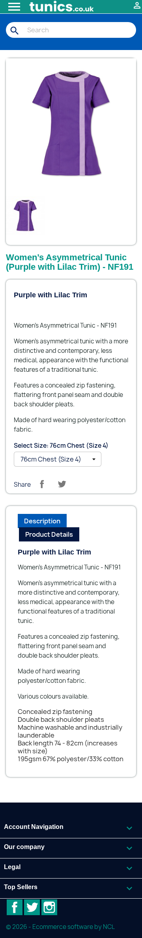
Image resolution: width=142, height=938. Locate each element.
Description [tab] (42, 521)
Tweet (62, 484)
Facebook (14, 907)
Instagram (49, 907)
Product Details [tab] (49, 534)
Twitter (32, 907)
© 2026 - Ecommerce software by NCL (60, 927)
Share (42, 484)
